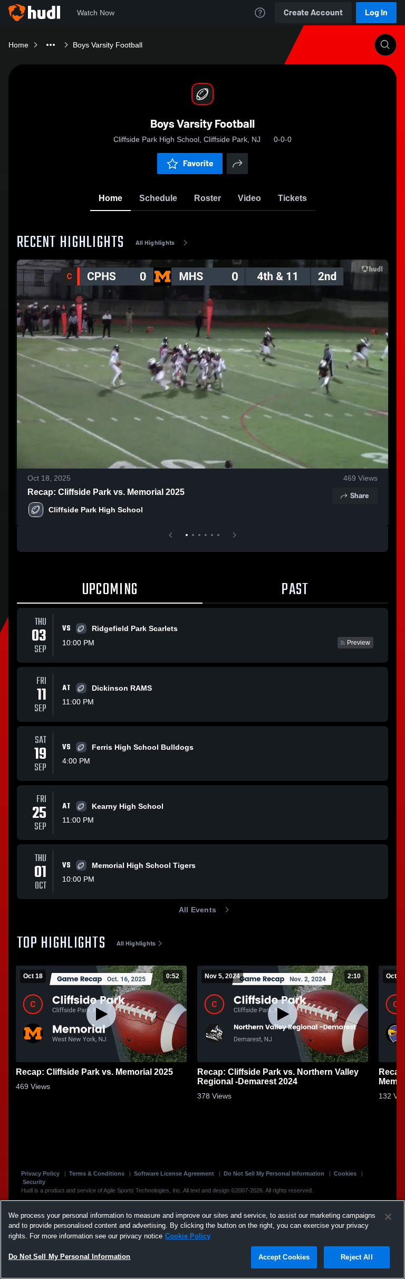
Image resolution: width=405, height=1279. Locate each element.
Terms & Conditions (96, 1173)
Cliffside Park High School (96, 509)
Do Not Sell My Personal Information (274, 1173)
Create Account (313, 12)
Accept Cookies (284, 1257)
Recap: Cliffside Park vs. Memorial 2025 (106, 492)
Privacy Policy (40, 1173)
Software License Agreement (174, 1173)
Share (359, 496)
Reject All (356, 1257)
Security (34, 1182)
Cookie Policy (187, 1236)
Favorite (198, 163)
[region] (202, 1239)
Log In (376, 12)
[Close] (388, 1216)
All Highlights (155, 242)
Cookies (345, 1173)
